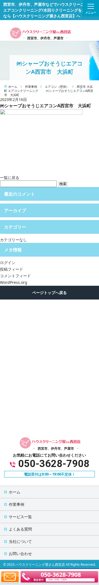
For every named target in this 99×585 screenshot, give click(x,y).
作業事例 (16, 504)
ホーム (14, 492)
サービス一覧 (20, 516)
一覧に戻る (9, 177)
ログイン (7, 262)
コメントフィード (15, 275)
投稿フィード (11, 269)
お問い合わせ (20, 553)
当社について (20, 541)
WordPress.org (13, 282)
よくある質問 (20, 529)
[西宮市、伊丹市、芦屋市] (40, 32)
